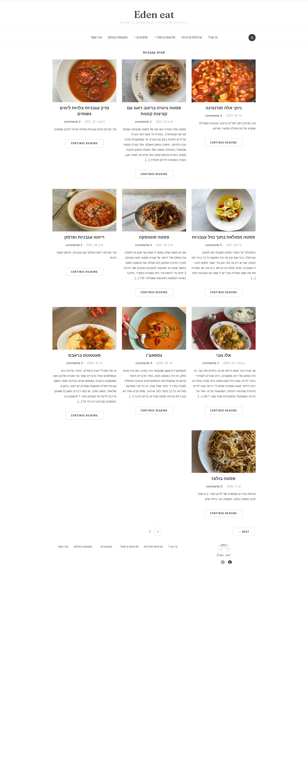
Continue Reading (223, 142)
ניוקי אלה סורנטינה (224, 107)
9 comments (143, 363)
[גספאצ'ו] (154, 309)
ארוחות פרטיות (192, 37)
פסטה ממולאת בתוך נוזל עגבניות (223, 237)
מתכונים (142, 37)
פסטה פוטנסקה (154, 237)
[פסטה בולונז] (224, 432)
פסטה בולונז (223, 478)
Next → (243, 531)
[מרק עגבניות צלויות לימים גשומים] (84, 61)
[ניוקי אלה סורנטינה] (224, 61)
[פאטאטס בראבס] (84, 309)
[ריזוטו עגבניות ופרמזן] (84, 191)
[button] (128, 547)
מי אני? (212, 37)
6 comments (143, 245)
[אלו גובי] (224, 309)
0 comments (213, 245)
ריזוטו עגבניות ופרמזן (84, 237)
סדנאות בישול (166, 37)
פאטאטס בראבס (84, 355)
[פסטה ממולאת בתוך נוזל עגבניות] (224, 191)
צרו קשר (96, 37)
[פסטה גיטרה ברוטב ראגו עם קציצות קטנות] (154, 61)
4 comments (213, 115)
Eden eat (154, 14)
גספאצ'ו (154, 355)
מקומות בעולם (117, 37)
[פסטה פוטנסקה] (154, 191)
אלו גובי (223, 355)
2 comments (143, 121)
